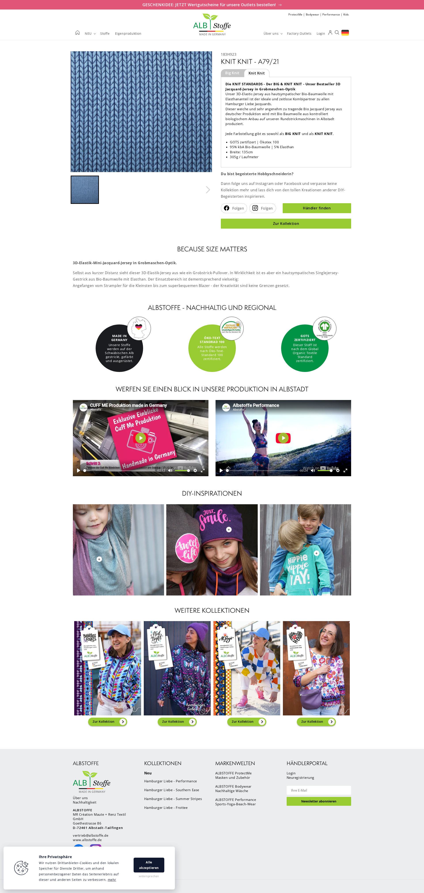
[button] (85, 190)
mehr (112, 880)
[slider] (119, 470)
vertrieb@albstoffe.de (90, 835)
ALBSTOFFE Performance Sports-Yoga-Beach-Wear (235, 801)
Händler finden (317, 208)
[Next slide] (208, 189)
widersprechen (149, 876)
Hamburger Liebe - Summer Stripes (173, 798)
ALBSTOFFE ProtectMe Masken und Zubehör (233, 775)
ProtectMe (295, 14)
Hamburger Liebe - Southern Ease (171, 790)
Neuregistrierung (300, 777)
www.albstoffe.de (87, 840)
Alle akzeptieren (149, 865)
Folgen (237, 208)
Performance (331, 14)
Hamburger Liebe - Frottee (166, 807)
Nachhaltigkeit (84, 802)
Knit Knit (257, 73)
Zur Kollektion (286, 223)
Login (291, 773)
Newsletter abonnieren (318, 801)
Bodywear (312, 14)
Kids (346, 14)
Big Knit (232, 72)
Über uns (80, 798)
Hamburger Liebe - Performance (170, 781)
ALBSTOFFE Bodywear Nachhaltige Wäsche (233, 788)
